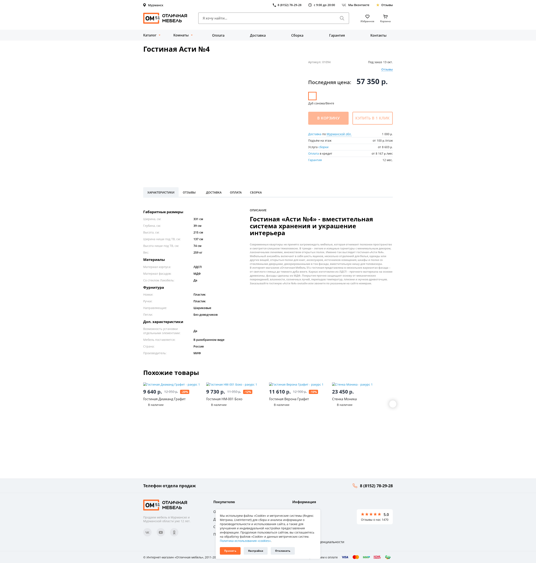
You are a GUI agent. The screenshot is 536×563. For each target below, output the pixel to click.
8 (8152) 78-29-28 (376, 486)
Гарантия (337, 35)
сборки (323, 147)
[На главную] (165, 18)
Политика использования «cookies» (245, 541)
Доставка (258, 35)
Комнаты (181, 35)
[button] (392, 404)
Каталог (149, 35)
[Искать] (342, 18)
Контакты (378, 35)
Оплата (218, 35)
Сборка (297, 35)
